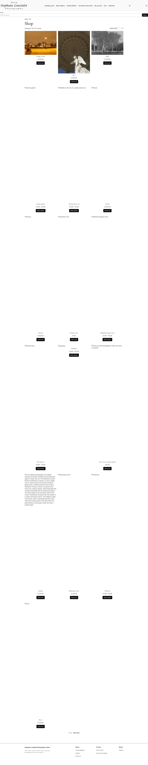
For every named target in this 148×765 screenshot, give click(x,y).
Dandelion (74, 348)
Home (26, 19)
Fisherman (107, 591)
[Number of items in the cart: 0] (146, 5)
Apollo (107, 56)
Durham (40, 591)
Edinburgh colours (74, 591)
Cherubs (40, 333)
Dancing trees (41, 462)
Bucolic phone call (74, 204)
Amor (74, 75)
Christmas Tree (74, 333)
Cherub (107, 204)
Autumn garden (40, 204)
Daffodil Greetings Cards (107, 333)
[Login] (129, 5)
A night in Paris (40, 56)
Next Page (76, 733)
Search (2, 12)
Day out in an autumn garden (107, 462)
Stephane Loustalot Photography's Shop (37, 747)
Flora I (40, 720)
